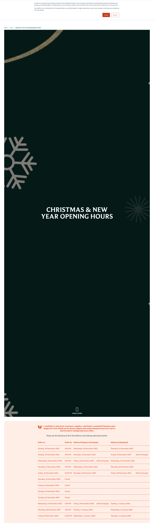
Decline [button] (115, 15)
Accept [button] (106, 15)
